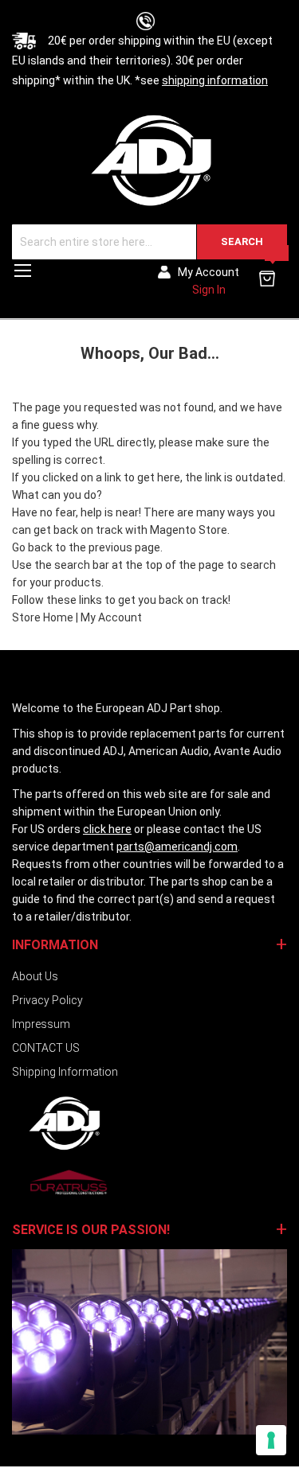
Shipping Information (65, 1071)
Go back (32, 547)
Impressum (41, 1024)
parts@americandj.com (177, 846)
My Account (111, 617)
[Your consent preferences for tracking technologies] (271, 1440)
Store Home (42, 617)
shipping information (215, 80)
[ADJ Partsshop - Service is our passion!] (149, 159)
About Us (35, 976)
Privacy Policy (47, 1000)
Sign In (209, 289)
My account (208, 272)
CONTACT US (46, 1048)
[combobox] (149, 241)
